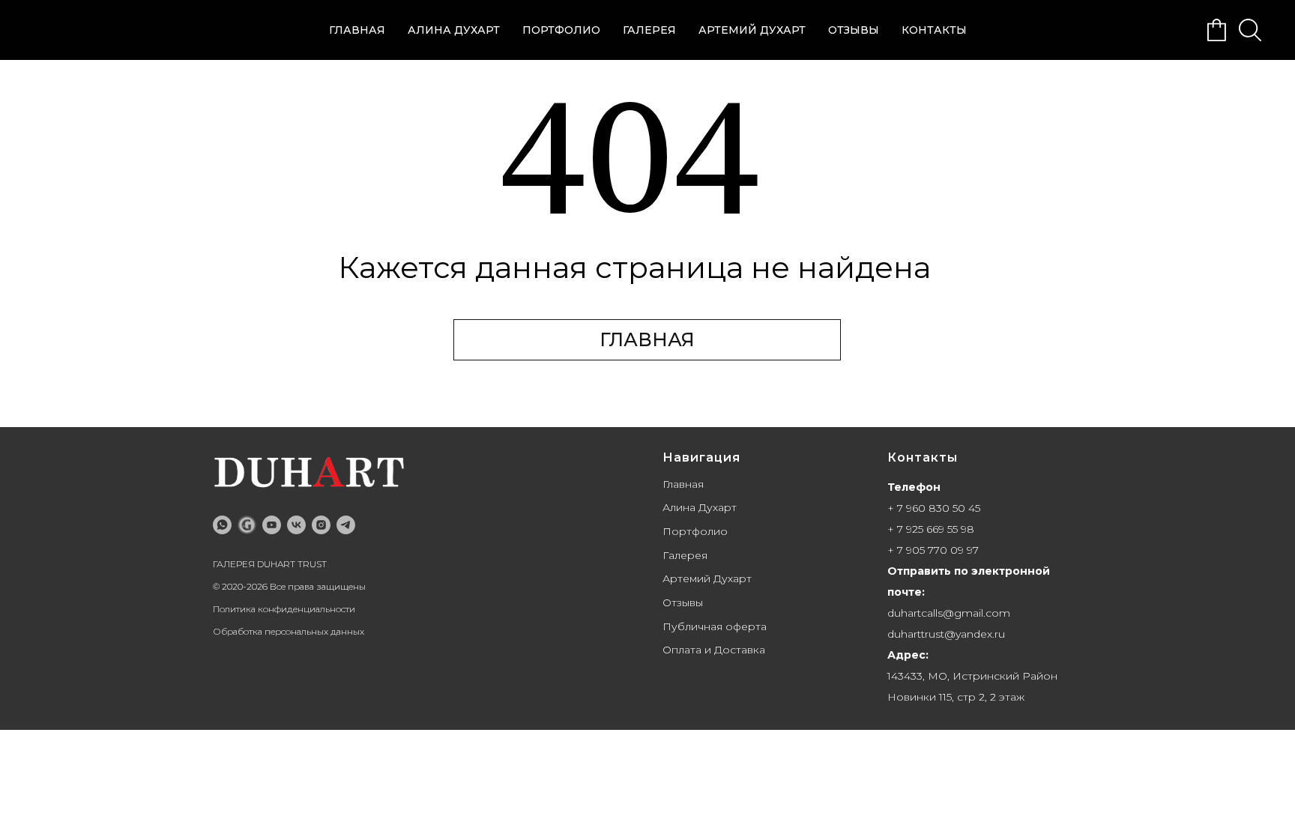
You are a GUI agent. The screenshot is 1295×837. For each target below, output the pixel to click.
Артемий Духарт (752, 30)
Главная (357, 30)
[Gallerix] (247, 525)
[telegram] (345, 525)
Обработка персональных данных (288, 631)
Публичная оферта (714, 626)
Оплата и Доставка (713, 649)
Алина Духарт (454, 30)
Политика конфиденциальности (284, 608)
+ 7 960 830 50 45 (933, 508)
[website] (1217, 30)
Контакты (934, 30)
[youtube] (271, 525)
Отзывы (853, 30)
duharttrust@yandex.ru (946, 634)
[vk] (296, 525)
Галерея (649, 30)
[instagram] (321, 525)
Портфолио (561, 30)
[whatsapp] (222, 525)
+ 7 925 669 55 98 (930, 529)
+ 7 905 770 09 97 (933, 550)
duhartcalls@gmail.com (948, 613)
